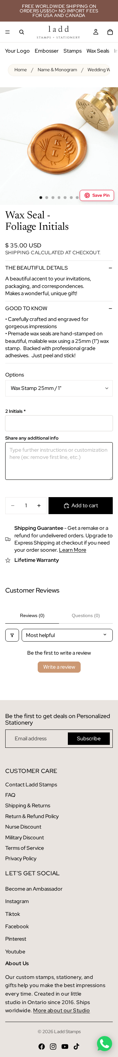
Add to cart (84, 505)
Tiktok (12, 914)
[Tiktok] (76, 1046)
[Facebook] (42, 1046)
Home (20, 70)
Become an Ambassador (34, 888)
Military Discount (24, 837)
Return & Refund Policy (32, 816)
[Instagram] (53, 1046)
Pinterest (15, 938)
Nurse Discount (23, 826)
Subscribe (89, 738)
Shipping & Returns (27, 805)
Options (14, 374)
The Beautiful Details (36, 267)
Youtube (15, 951)
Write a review (59, 666)
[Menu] (7, 32)
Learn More (72, 549)
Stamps (73, 50)
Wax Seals (98, 50)
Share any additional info (32, 438)
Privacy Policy (20, 858)
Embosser (47, 50)
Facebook (17, 926)
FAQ (10, 795)
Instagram (17, 901)
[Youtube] (65, 1046)
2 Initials (15, 411)
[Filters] (12, 635)
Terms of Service (24, 848)
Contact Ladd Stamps (31, 784)
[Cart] (110, 32)
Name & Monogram (57, 70)
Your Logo (17, 50)
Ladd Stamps (67, 1031)
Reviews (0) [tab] (32, 615)
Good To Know (26, 308)
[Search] (21, 32)
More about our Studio (61, 1010)
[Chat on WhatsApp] (104, 1043)
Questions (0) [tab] (86, 615)
